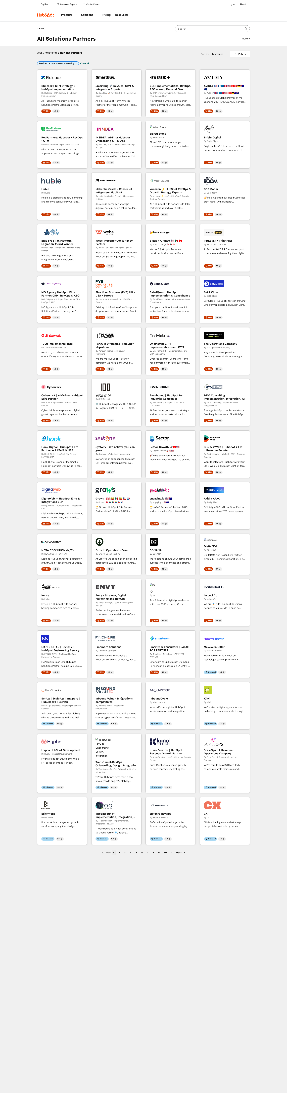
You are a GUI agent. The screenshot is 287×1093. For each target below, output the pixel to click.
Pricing (106, 14)
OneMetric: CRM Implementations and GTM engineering (167, 345)
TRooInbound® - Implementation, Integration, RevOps (114, 815)
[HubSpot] (45, 14)
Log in (232, 4)
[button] (246, 39)
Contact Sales (92, 4)
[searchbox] (212, 28)
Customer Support (69, 4)
